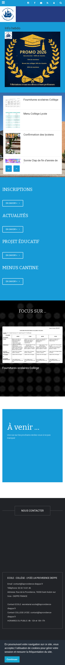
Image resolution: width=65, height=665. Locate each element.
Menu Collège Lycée (35, 113)
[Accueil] (8, 14)
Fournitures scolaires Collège (41, 99)
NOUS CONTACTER (32, 510)
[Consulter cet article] (13, 102)
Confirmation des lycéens (39, 134)
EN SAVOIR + (12, 203)
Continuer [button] (12, 659)
